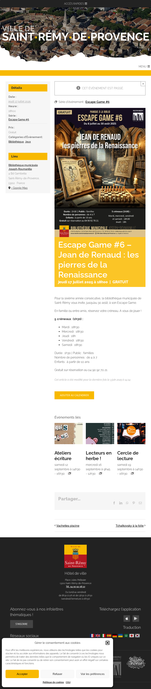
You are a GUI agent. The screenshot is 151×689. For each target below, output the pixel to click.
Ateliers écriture (63, 455)
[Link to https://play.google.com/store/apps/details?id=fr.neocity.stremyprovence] (136, 618)
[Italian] (104, 635)
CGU (68, 682)
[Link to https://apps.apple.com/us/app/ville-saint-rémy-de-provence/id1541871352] (127, 618)
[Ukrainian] (121, 635)
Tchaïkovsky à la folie (130, 525)
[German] (115, 635)
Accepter (22, 674)
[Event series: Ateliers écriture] (69, 473)
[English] (98, 635)
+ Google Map (19, 187)
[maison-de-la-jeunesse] (136, 657)
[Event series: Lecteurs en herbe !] (100, 473)
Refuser (57, 674)
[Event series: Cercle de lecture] (132, 473)
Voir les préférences (93, 674)
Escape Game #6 (18, 119)
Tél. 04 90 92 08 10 (75, 586)
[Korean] (138, 635)
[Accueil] (75, 33)
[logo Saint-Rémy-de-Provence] (75, 546)
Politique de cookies (53, 682)
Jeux (28, 141)
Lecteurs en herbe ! (99, 455)
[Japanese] (132, 635)
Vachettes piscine (67, 525)
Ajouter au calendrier (74, 395)
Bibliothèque (16, 141)
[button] (107, 643)
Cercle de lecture (127, 455)
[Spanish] (110, 635)
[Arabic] (127, 635)
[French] (93, 635)
